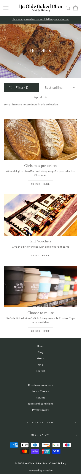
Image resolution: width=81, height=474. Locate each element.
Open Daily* (40, 435)
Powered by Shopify (40, 470)
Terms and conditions (40, 403)
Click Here (40, 183)
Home (40, 346)
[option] (40, 19)
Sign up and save (40, 422)
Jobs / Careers (40, 391)
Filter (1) (21, 87)
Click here (40, 331)
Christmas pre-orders (40, 385)
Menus (41, 358)
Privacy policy (40, 409)
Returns (40, 397)
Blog (40, 352)
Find (40, 364)
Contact (40, 370)
